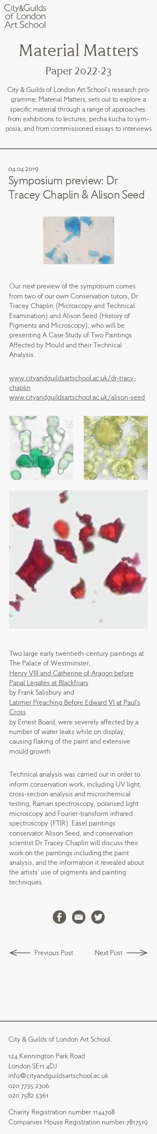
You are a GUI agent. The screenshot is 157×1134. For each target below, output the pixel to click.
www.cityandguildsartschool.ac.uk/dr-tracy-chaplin (72, 383)
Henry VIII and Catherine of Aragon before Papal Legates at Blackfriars (71, 678)
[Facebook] (59, 918)
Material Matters (78, 51)
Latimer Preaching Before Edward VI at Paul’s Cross (74, 707)
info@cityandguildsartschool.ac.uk (58, 1076)
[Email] (78, 918)
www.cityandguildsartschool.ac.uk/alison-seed (77, 397)
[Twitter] (98, 918)
